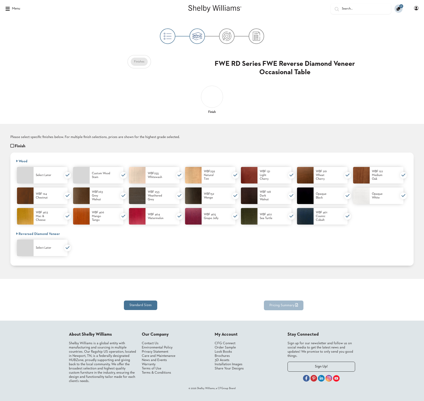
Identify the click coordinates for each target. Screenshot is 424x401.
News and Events (154, 360)
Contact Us (150, 343)
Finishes (139, 61)
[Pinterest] (313, 379)
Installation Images (228, 364)
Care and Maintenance (158, 356)
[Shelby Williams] (214, 9)
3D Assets (222, 360)
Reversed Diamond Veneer (39, 234)
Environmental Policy (157, 347)
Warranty (148, 364)
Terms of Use (151, 368)
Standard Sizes (140, 305)
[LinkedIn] (321, 379)
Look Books (223, 352)
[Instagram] (329, 379)
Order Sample (225, 347)
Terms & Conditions (156, 373)
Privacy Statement (155, 352)
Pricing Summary (282, 305)
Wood (22, 161)
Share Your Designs (229, 368)
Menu (16, 8)
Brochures (222, 356)
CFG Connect (225, 343)
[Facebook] (306, 379)
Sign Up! (321, 366)
